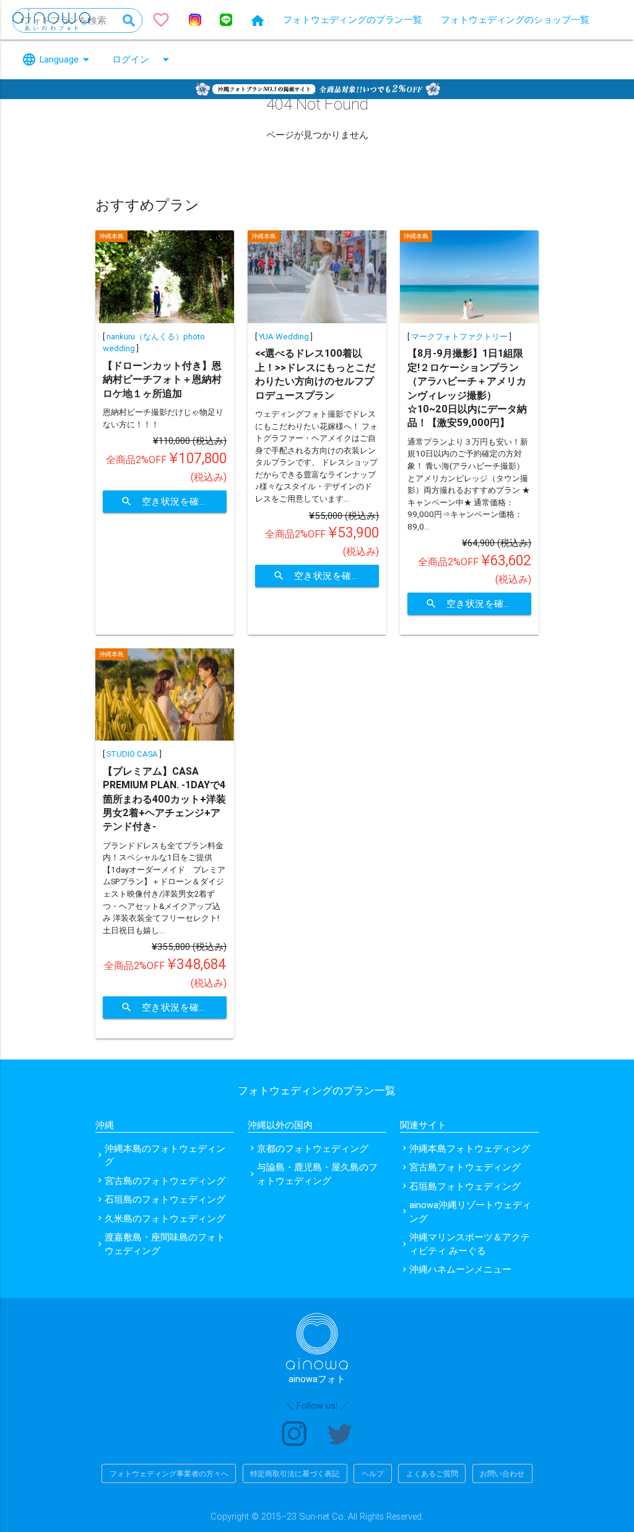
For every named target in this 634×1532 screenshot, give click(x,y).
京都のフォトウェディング (312, 1148)
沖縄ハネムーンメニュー (460, 1269)
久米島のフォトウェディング (165, 1218)
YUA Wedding (284, 336)
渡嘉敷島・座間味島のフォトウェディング (165, 1243)
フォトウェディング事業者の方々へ (169, 1473)
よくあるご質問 (432, 1473)
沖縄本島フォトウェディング (469, 1148)
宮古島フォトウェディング (465, 1167)
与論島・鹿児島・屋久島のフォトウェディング (317, 1173)
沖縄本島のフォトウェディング (165, 1155)
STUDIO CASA (132, 754)
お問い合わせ (502, 1473)
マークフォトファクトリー (459, 336)
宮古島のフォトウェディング (165, 1180)
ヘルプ (373, 1473)
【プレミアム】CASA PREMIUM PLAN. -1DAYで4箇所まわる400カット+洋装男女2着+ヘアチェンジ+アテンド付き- (164, 799)
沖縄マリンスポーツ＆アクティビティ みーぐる (469, 1243)
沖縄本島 (111, 236)
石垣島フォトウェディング (465, 1186)
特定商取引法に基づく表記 (294, 1473)
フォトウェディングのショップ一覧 (515, 19)
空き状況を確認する (174, 501)
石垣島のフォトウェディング (165, 1199)
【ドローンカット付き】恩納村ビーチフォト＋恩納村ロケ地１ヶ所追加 (162, 379)
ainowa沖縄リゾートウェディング (470, 1211)
